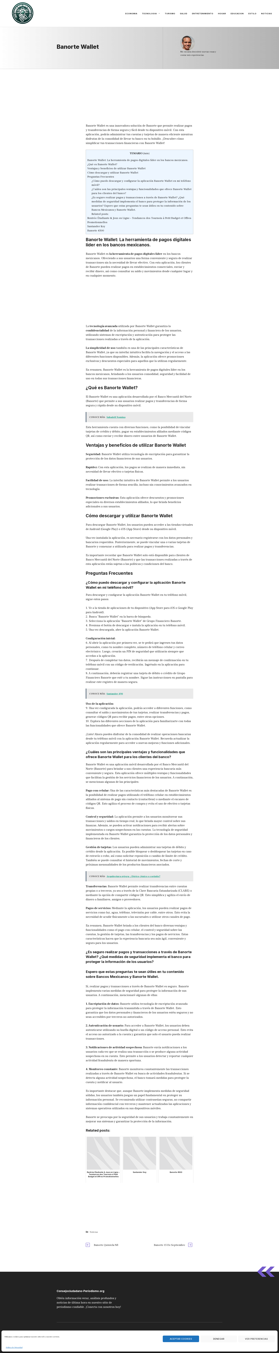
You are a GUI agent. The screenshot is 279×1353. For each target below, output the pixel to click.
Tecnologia (149, 13)
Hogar (222, 13)
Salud (183, 13)
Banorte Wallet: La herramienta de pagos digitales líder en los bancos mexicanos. (137, 160)
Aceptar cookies (181, 1338)
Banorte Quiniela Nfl (106, 1245)
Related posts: (100, 214)
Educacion (237, 13)
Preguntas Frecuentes (100, 176)
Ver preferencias (256, 1338)
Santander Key (96, 226)
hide (146, 153)
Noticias (266, 13)
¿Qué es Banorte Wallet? (102, 164)
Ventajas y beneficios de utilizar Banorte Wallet (116, 168)
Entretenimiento (202, 13)
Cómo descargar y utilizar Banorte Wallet (112, 172)
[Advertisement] (139, 90)
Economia (131, 13)
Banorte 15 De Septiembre (169, 1245)
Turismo (170, 13)
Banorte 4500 (95, 230)
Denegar (218, 1338)
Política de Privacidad (14, 1347)
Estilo (252, 13)
